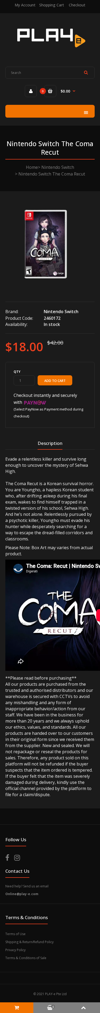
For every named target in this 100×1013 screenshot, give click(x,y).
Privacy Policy (15, 950)
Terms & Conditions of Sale (25, 958)
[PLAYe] (50, 51)
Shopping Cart (51, 4)
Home (32, 167)
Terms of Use (15, 934)
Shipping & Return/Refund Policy (29, 942)
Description (50, 443)
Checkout (77, 4)
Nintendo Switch (57, 167)
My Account (25, 4)
